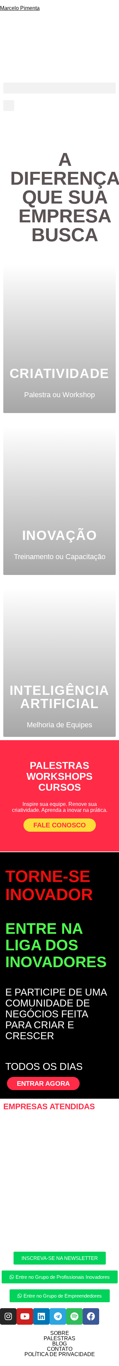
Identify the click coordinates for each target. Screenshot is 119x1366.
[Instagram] (8, 1316)
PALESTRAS (59, 1338)
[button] (59, 88)
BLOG (59, 1344)
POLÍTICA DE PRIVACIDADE (59, 1354)
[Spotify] (74, 1316)
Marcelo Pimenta (20, 8)
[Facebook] (91, 1316)
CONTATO (59, 1349)
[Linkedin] (41, 1316)
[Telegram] (58, 1316)
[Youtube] (25, 1316)
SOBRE (59, 1333)
